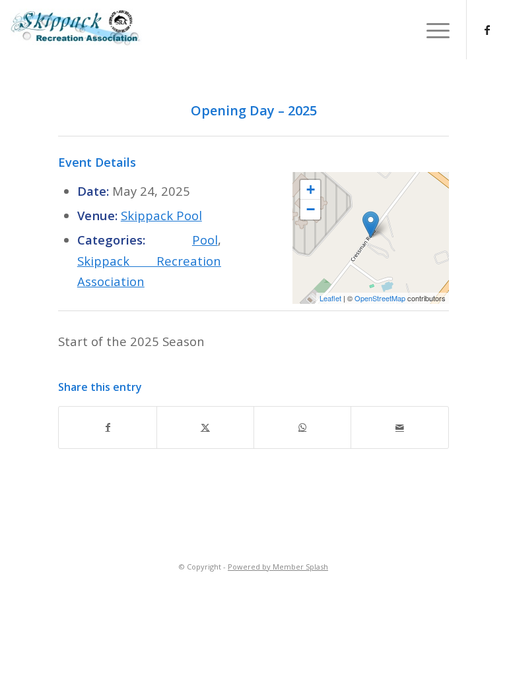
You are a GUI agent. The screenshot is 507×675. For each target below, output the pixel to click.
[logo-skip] (253, 27)
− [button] (310, 209)
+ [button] (310, 189)
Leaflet (330, 298)
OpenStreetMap (380, 298)
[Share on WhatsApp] (302, 427)
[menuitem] (431, 29)
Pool (205, 239)
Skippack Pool (161, 215)
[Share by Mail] (399, 427)
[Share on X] (205, 427)
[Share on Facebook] (107, 427)
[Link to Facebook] (487, 30)
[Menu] (431, 29)
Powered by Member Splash (278, 567)
